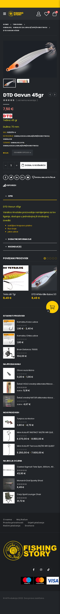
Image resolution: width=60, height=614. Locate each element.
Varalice (7, 139)
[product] (15, 278)
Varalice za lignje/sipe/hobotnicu (32, 136)
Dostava (29, 525)
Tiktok (48, 570)
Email (27, 177)
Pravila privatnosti (13, 522)
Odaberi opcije (52, 270)
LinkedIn (16, 177)
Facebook (5, 177)
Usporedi (11, 185)
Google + (22, 177)
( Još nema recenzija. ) (27, 100)
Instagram (41, 570)
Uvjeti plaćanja (36, 522)
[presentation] (7, 59)
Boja (5, 153)
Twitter (11, 177)
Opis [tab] (10, 196)
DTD (22, 142)
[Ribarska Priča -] (15, 14)
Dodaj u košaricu (35, 165)
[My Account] (39, 14)
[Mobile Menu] (5, 13)
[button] (44, 258)
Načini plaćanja (11, 525)
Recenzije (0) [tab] (14, 246)
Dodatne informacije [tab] (19, 239)
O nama (7, 519)
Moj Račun (22, 519)
